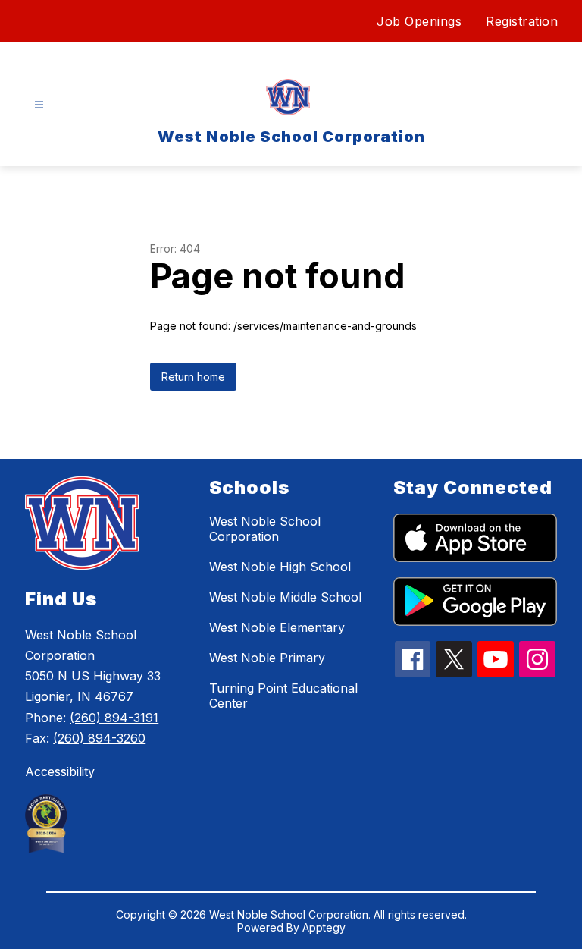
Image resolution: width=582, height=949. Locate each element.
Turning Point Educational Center (283, 695)
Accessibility (60, 771)
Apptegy (324, 927)
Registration (522, 21)
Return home (193, 376)
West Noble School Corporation (265, 529)
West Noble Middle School (285, 597)
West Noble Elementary (277, 627)
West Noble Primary (267, 657)
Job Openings (419, 21)
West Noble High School (280, 566)
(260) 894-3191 (114, 717)
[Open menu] (39, 105)
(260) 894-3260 (99, 738)
